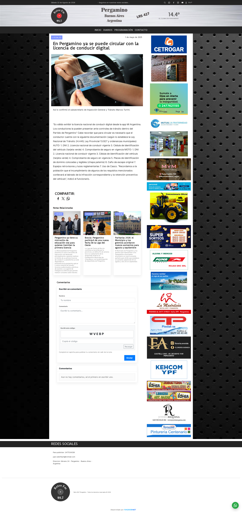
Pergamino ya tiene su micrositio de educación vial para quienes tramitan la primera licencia (66, 243)
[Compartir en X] (63, 199)
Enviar (130, 358)
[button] (165, 2)
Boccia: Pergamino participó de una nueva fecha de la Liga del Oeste (97, 241)
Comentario (63, 306)
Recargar (128, 347)
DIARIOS (107, 30)
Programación (123, 30)
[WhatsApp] (169, 2)
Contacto (141, 30)
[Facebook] (173, 2)
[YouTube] (182, 2)
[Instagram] (178, 2)
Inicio (98, 30)
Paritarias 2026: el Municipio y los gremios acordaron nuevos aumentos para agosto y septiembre (127, 243)
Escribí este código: (68, 328)
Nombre (62, 296)
